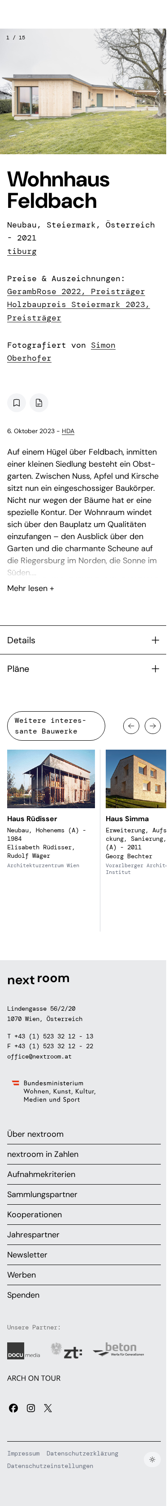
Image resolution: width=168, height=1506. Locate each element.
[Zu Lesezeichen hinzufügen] (16, 402)
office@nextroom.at (39, 1056)
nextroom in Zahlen (42, 1154)
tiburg (22, 251)
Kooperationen (34, 1214)
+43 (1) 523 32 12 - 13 (53, 1036)
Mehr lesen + (84, 564)
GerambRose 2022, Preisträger (76, 291)
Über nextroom (35, 1134)
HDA (68, 431)
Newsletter (27, 1254)
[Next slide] (156, 92)
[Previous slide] (12, 92)
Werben (21, 1275)
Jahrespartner (33, 1234)
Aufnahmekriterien (41, 1174)
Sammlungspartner (42, 1194)
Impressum (23, 1453)
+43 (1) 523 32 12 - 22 (53, 1046)
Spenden (23, 1295)
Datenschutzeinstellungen (50, 1466)
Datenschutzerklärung (82, 1453)
